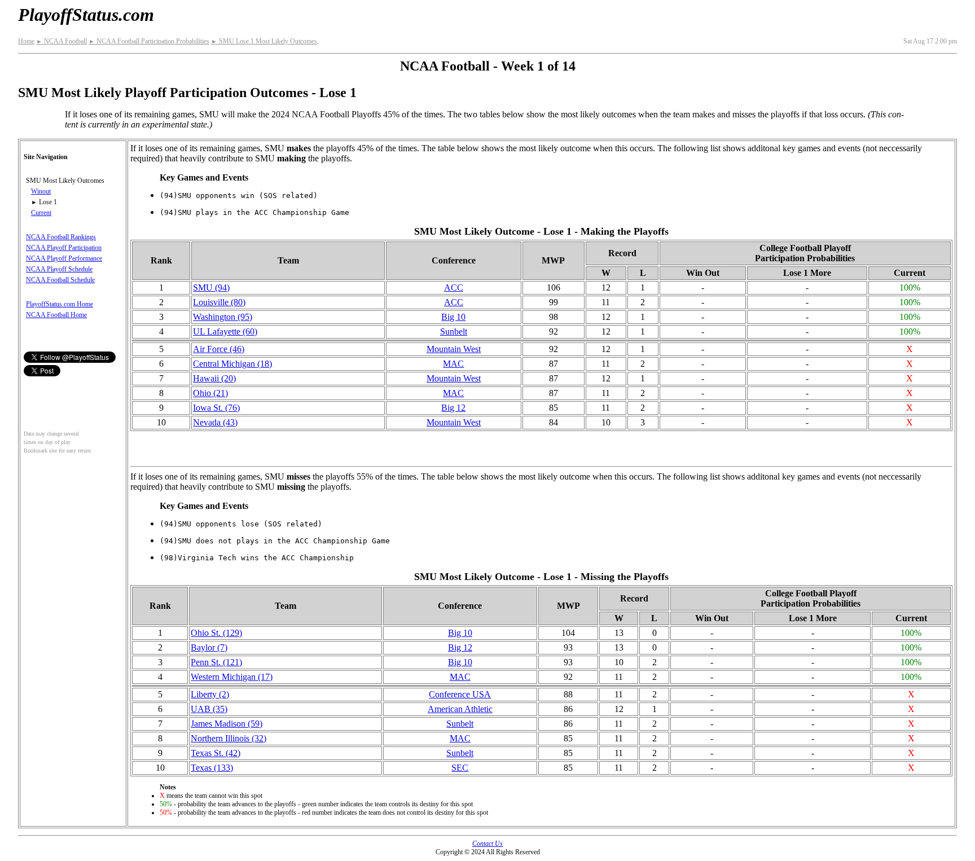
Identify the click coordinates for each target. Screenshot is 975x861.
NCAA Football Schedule (60, 280)
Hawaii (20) (214, 378)
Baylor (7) (209, 647)
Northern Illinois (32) (228, 738)
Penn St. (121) (216, 662)
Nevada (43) (215, 422)
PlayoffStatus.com (86, 15)
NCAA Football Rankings (61, 237)
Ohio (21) (210, 393)
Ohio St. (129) (216, 633)
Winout (41, 191)
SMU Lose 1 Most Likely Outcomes (264, 41)
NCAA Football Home (56, 315)
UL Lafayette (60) (225, 331)
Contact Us (487, 843)
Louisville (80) (219, 302)
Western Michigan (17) (232, 677)
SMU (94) (211, 287)
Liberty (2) (210, 694)
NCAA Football (61, 41)
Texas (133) (212, 767)
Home (26, 41)
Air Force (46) (218, 349)
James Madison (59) (226, 723)
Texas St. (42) (215, 753)
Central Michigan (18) (232, 363)
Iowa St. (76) (216, 407)
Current (41, 213)
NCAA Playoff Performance (64, 258)
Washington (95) (222, 317)
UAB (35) (209, 709)
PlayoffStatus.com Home (59, 304)
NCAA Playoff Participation (64, 248)
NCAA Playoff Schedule (59, 269)
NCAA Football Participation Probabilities (149, 41)
